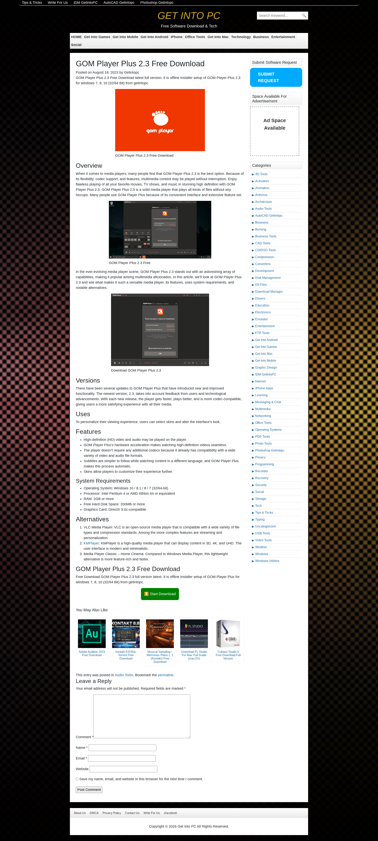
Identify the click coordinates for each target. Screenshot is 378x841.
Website (82, 769)
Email (81, 758)
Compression (264, 257)
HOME (76, 37)
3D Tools (261, 174)
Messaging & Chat (268, 402)
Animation (262, 188)
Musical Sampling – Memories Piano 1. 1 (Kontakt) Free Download (160, 656)
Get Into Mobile (125, 37)
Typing (260, 519)
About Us (80, 813)
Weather (261, 547)
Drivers (260, 298)
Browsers (261, 222)
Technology (241, 37)
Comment (85, 737)
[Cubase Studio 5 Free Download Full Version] (228, 633)
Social (76, 45)
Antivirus (261, 195)
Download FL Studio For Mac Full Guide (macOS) (194, 655)
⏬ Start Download (160, 594)
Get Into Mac (218, 37)
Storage (260, 498)
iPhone (177, 37)
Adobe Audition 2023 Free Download (92, 653)
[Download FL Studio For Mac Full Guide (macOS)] (194, 633)
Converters (263, 264)
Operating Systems (268, 429)
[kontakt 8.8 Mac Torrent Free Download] (126, 633)
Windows (261, 554)
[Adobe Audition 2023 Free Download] (92, 633)
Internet (260, 381)
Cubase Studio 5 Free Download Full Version (228, 655)
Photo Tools (263, 443)
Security (261, 485)
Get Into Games (97, 37)
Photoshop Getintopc (156, 3)
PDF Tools (262, 436)
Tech (258, 505)
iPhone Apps (264, 388)
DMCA (94, 813)
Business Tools (265, 236)
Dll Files (261, 284)
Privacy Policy (112, 813)
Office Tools (195, 37)
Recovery (262, 478)
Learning (261, 395)
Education (262, 305)
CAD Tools (262, 243)
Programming (264, 464)
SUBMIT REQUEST (268, 77)
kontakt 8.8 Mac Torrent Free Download (126, 655)
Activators (262, 181)
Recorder (261, 471)
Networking (263, 416)
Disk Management (268, 277)
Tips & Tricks (32, 3)
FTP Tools (262, 333)
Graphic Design (266, 367)
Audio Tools (124, 675)
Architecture (263, 201)
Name (82, 748)
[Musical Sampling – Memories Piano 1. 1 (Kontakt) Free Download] (160, 633)
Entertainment (283, 37)
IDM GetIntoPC (86, 3)
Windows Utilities (267, 561)
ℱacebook (170, 813)
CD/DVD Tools (265, 250)
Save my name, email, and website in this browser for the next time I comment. (141, 779)
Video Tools (263, 540)
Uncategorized (265, 526)
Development (264, 271)
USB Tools (262, 533)
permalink (165, 675)
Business (261, 37)
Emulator (261, 319)
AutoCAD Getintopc (119, 3)
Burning (260, 229)
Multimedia (263, 409)
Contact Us (132, 813)
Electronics (263, 312)
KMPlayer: (92, 543)
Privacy (260, 457)
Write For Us (58, 3)
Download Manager (269, 291)
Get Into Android (154, 37)
